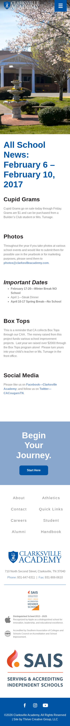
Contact (19, 509)
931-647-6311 (26, 577)
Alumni (19, 532)
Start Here (34, 470)
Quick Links (51, 509)
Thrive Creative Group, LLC (40, 719)
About (19, 498)
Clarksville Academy (26, 715)
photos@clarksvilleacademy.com (26, 262)
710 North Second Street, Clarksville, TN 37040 (35, 571)
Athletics (51, 498)
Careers (19, 520)
